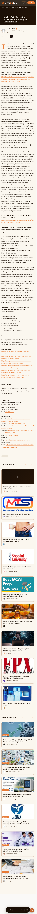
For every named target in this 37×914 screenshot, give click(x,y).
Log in (23, 3)
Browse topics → (29, 464)
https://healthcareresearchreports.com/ (17, 440)
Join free (31, 3)
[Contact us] (32, 910)
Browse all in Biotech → (28, 718)
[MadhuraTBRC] (3, 31)
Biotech (8, 7)
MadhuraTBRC (11, 29)
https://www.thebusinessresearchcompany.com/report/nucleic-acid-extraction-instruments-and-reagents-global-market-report (17, 79)
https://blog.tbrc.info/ (11, 435)
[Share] (27, 910)
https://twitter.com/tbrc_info (16, 423)
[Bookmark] (22, 910)
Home (3, 7)
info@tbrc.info (9, 412)
